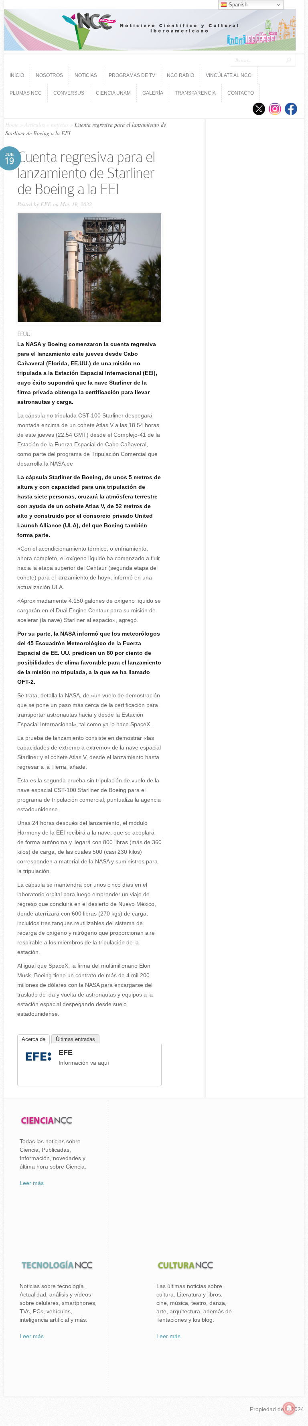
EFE (46, 204)
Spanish (237, 5)
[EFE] (38, 1062)
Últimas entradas (75, 1039)
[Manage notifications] (289, 1408)
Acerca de (33, 1039)
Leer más (32, 1183)
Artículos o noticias (46, 124)
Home (11, 124)
